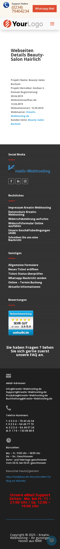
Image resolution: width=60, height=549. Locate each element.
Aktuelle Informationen (24, 287)
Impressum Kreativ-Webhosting (29, 207)
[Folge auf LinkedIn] (18, 181)
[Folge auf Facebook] (11, 181)
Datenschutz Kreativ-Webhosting (22, 213)
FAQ (33, 354)
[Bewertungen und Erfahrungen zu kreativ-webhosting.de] (20, 334)
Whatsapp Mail (44, 8)
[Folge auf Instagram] (25, 181)
